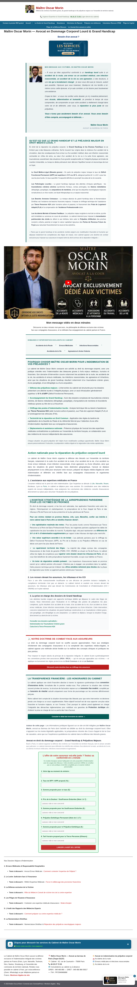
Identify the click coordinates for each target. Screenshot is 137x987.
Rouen (106, 484)
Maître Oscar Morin (49, 8)
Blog (58, 984)
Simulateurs (61, 23)
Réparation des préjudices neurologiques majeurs (62, 924)
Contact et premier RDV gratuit (13, 23)
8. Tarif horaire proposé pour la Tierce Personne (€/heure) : (64, 836)
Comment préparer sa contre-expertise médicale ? (43, 914)
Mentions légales (50, 984)
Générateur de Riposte (74, 23)
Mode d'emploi (66, 903)
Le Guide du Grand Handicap (45, 23)
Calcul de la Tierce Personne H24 (42, 626)
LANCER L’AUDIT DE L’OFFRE (68, 847)
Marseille (99, 484)
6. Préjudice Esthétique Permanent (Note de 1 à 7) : (61, 818)
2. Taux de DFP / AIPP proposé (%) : (55, 781)
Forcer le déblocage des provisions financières (63, 882)
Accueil (28, 23)
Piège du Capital (128, 23)
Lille (93, 484)
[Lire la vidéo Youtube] (68, 282)
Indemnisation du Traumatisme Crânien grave (47, 624)
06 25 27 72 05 (75, 16)
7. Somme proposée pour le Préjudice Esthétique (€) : (62, 827)
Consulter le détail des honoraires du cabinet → (68, 716)
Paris (45, 486)
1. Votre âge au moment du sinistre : (55, 771)
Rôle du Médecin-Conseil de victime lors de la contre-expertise (48, 892)
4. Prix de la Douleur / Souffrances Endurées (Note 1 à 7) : (64, 799)
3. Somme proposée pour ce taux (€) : (56, 790)
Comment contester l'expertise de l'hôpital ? (60, 871)
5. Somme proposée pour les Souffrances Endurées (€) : (63, 808)
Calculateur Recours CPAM (112, 23)
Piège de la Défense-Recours (56, 27)
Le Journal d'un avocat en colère (79, 27)
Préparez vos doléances (92, 23)
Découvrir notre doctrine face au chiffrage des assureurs (68, 667)
